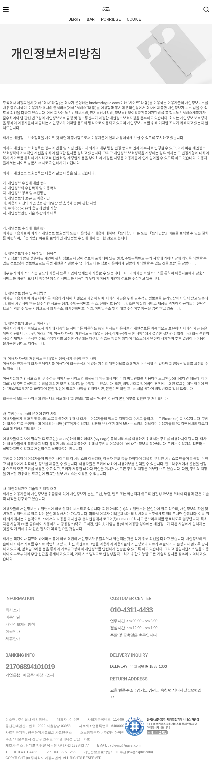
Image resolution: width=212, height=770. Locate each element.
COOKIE (134, 19)
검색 (206, 9)
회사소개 (13, 610)
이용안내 (13, 631)
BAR (91, 19)
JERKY (74, 19)
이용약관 (13, 617)
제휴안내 (13, 638)
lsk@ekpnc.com (140, 752)
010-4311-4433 (131, 609)
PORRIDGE (110, 19)
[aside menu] (6, 9)
